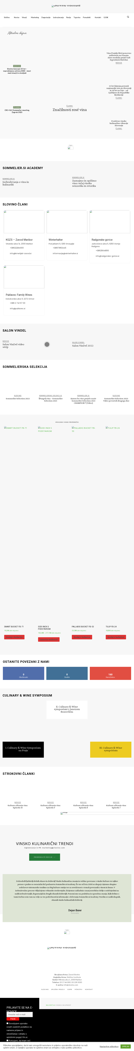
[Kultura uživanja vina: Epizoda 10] (18, 789)
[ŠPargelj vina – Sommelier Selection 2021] (50, 382)
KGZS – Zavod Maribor (19, 239)
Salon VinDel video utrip (13, 345)
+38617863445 (59, 248)
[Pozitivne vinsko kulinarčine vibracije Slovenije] (118, 110)
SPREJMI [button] (125, 1046)
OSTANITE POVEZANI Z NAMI (26, 661)
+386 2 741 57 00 (17, 303)
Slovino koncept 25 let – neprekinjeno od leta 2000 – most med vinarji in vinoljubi (17, 71)
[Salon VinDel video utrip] (47, 344)
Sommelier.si (9, 178)
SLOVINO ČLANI (15, 204)
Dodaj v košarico (14, 637)
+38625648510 (102, 250)
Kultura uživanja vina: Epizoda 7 (116, 806)
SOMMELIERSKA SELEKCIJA (25, 366)
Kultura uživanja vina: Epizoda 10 (18, 806)
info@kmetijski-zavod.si (20, 253)
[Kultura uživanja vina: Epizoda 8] (83, 789)
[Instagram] (124, 24)
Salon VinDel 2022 (82, 345)
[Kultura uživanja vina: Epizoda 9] (50, 789)
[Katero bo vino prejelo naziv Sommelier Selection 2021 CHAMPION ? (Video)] (83, 382)
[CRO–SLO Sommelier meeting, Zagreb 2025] (17, 93)
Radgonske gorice (102, 239)
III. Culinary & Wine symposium (110, 749)
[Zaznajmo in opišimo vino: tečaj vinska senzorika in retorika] (116, 182)
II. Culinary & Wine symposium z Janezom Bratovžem (67, 709)
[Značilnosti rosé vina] (69, 68)
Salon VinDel (78, 342)
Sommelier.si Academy (23, 168)
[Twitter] (129, 24)
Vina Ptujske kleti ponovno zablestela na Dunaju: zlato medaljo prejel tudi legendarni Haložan (119, 56)
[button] (128, 16)
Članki (17, 107)
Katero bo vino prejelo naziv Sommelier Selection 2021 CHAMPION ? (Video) (83, 400)
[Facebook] (119, 24)
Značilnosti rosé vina (70, 109)
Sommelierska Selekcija (50, 395)
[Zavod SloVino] (66, 6)
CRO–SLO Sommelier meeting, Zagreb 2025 (17, 111)
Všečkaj (24, 668)
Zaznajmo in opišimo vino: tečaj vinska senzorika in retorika (84, 183)
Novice (17, 66)
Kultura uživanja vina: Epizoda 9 (51, 806)
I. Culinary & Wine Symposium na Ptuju (23, 749)
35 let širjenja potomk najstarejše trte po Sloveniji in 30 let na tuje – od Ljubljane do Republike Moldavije (119, 90)
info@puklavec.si (17, 308)
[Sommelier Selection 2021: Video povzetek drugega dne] (116, 382)
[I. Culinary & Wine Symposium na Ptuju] (23, 721)
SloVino (17, 395)
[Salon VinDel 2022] (116, 344)
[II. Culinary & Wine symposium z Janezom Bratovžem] (67, 739)
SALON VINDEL (14, 330)
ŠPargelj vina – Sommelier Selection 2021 (51, 399)
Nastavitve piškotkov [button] (109, 1046)
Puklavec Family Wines (19, 294)
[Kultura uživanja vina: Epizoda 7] (116, 789)
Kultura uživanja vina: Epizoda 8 (83, 806)
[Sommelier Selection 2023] (18, 382)
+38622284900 (17, 248)
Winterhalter (56, 239)
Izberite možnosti (49, 639)
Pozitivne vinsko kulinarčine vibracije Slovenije (119, 123)
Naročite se (110, 668)
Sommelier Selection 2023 (18, 398)
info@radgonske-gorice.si (107, 256)
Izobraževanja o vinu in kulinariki (16, 183)
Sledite (67, 668)
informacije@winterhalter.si (65, 253)
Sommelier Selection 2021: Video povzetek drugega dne (116, 399)
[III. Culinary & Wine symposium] (110, 721)
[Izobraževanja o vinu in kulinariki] (47, 182)
